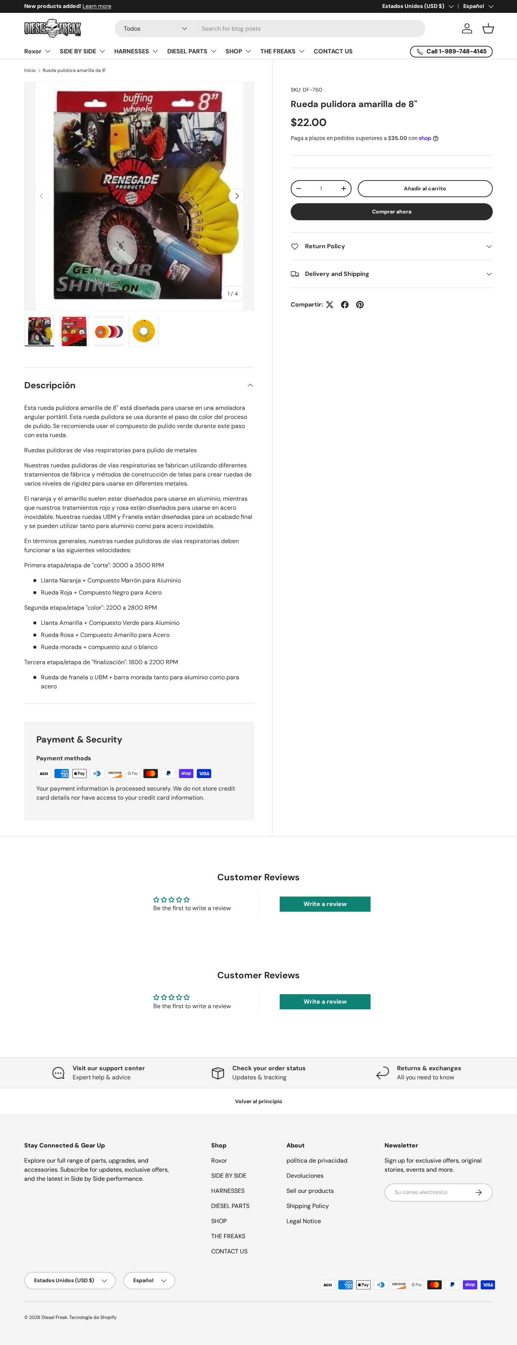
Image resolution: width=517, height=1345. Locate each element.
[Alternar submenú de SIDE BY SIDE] (102, 51)
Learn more (97, 6)
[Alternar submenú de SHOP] (248, 51)
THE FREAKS (278, 51)
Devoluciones (305, 1176)
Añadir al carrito (425, 188)
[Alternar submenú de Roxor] (47, 51)
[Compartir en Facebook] (344, 304)
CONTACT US (333, 51)
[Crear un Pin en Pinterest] (360, 304)
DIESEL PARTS (187, 51)
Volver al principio (258, 1101)
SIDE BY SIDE (78, 51)
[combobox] (270, 28)
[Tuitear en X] (329, 304)
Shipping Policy (308, 1206)
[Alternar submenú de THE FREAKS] (301, 51)
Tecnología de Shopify (93, 1317)
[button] (488, 28)
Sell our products (310, 1191)
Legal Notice (304, 1221)
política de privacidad (317, 1160)
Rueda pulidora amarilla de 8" (74, 70)
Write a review (325, 904)
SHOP (234, 51)
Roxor (33, 51)
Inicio (30, 70)
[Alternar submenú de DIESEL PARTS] (213, 51)
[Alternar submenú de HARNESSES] (155, 51)
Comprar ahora (391, 211)
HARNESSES (131, 51)
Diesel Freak (54, 1317)
